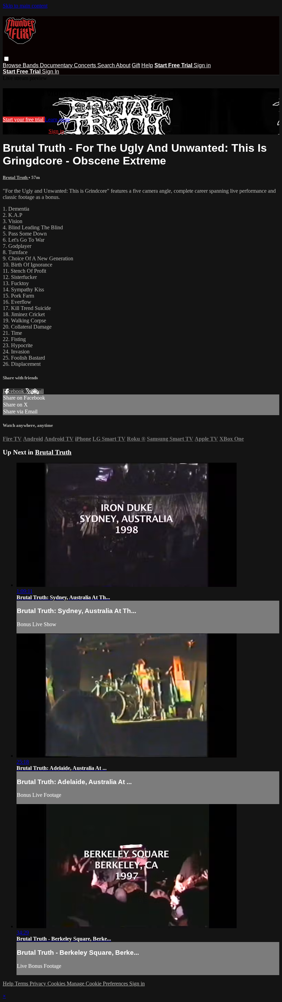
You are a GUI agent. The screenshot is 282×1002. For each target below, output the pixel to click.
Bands (31, 65)
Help (147, 65)
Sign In (50, 71)
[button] (6, 59)
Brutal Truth (16, 177)
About (123, 65)
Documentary (57, 65)
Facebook (14, 391)
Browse (13, 65)
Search (106, 65)
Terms (22, 983)
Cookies (57, 983)
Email (37, 391)
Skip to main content (25, 6)
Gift (136, 65)
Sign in (202, 65)
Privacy (38, 983)
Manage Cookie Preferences (98, 983)
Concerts (85, 65)
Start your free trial (24, 119)
